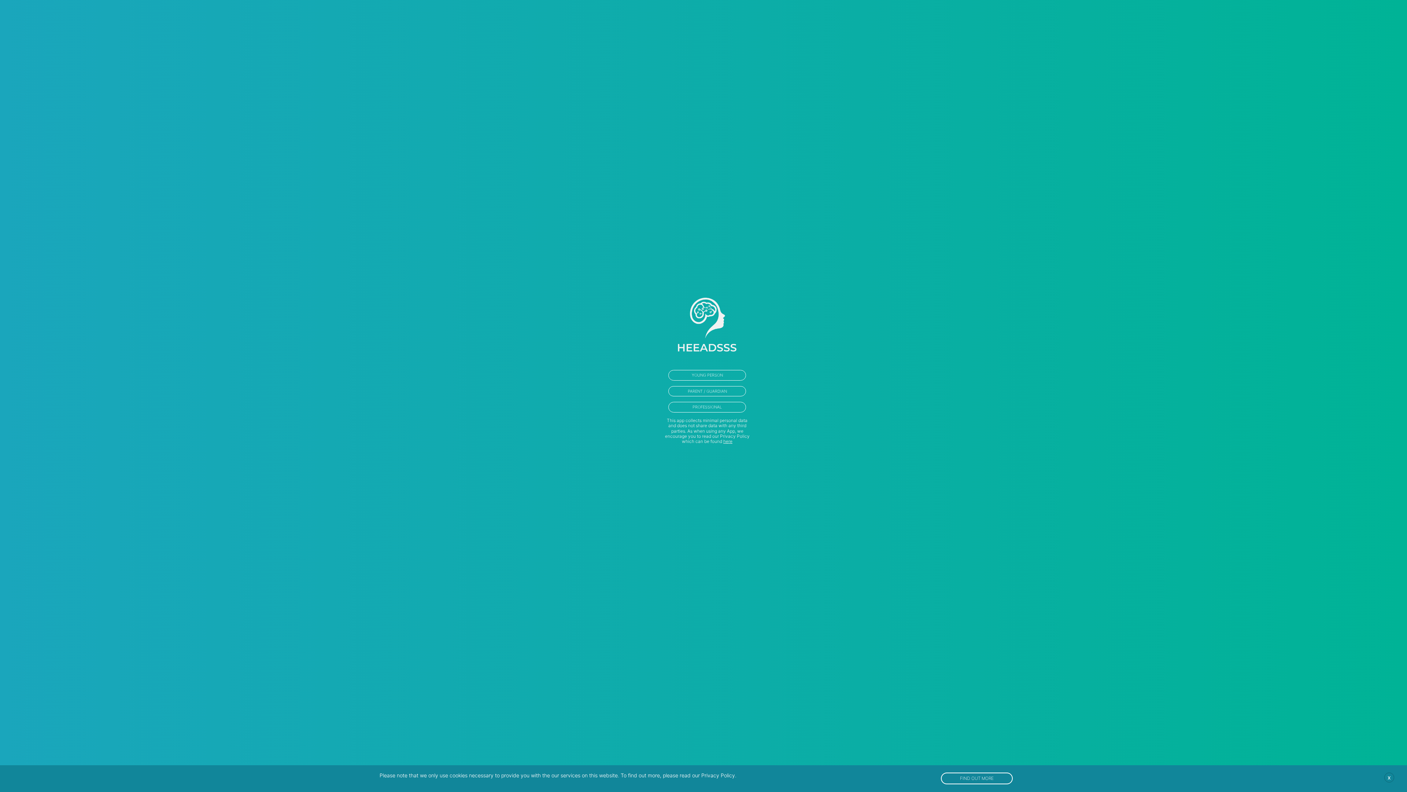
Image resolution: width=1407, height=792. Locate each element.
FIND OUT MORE (977, 778)
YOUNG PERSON (707, 375)
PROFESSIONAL (707, 407)
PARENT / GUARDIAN (707, 391)
